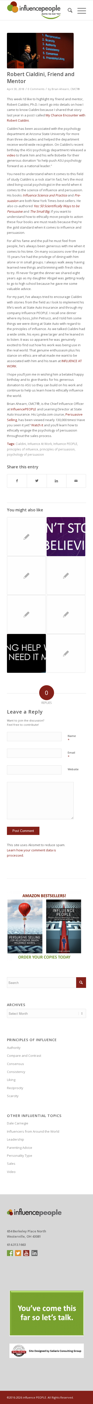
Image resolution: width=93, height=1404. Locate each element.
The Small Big (39, 211)
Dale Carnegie (17, 1123)
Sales (11, 1163)
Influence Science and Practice (45, 195)
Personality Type (19, 1155)
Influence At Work (40, 444)
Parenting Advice (19, 1147)
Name (72, 738)
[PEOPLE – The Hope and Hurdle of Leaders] (66, 653)
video (11, 155)
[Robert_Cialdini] (40, 50)
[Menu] (79, 10)
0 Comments (36, 89)
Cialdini (21, 444)
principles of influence (22, 449)
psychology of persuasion (25, 454)
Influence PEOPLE (65, 444)
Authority (14, 1047)
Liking (11, 1079)
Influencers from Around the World (33, 1131)
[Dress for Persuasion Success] (26, 614)
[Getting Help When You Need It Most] (26, 653)
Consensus (15, 1064)
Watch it (37, 425)
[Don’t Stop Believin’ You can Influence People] (66, 536)
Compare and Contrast (24, 1055)
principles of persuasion (57, 449)
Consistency (16, 1071)
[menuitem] (67, 10)
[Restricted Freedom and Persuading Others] (66, 575)
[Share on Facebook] (17, 480)
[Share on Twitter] (36, 480)
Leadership (15, 1139)
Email (71, 755)
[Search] (67, 10)
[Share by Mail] (76, 480)
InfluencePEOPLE (23, 409)
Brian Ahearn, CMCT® (66, 89)
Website (73, 769)
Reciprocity (15, 1088)
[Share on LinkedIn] (56, 480)
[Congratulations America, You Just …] (66, 614)
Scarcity (13, 1096)
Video (11, 1171)
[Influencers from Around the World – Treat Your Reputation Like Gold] (26, 536)
